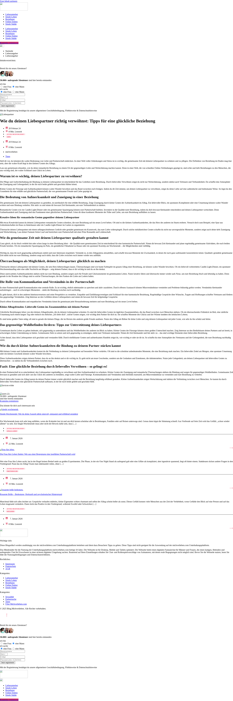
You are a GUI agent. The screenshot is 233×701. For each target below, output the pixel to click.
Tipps (9, 136)
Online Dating (11, 21)
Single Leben (11, 17)
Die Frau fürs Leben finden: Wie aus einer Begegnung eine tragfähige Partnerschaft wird (37, 454)
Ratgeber (10, 511)
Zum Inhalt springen (8, 1)
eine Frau (7, 87)
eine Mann (19, 87)
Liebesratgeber (11, 14)
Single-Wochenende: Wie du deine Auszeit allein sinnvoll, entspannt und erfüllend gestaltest (39, 414)
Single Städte (11, 24)
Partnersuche (12, 471)
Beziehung (10, 19)
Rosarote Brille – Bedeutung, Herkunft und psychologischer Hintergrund (31, 494)
